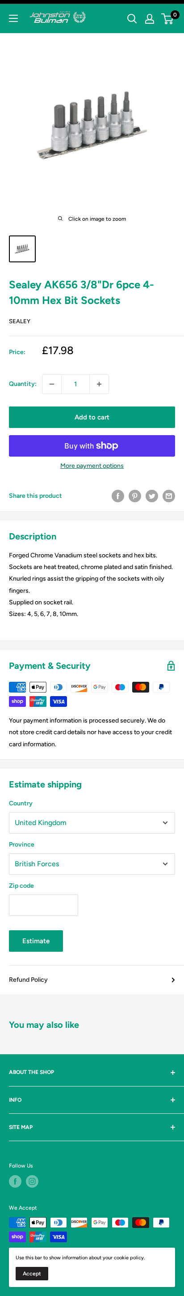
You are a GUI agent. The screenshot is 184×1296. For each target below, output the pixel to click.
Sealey (19, 321)
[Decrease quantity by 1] (51, 384)
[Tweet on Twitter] (152, 496)
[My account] (149, 19)
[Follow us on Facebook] (15, 1181)
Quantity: (23, 384)
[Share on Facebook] (118, 496)
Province (21, 844)
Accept (32, 1273)
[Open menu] (13, 18)
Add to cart (92, 417)
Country (21, 803)
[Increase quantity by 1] (99, 384)
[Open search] (132, 19)
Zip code (21, 886)
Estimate (36, 941)
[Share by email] (169, 496)
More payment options (92, 466)
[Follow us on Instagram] (32, 1181)
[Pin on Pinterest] (135, 496)
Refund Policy (28, 980)
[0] (167, 18)
